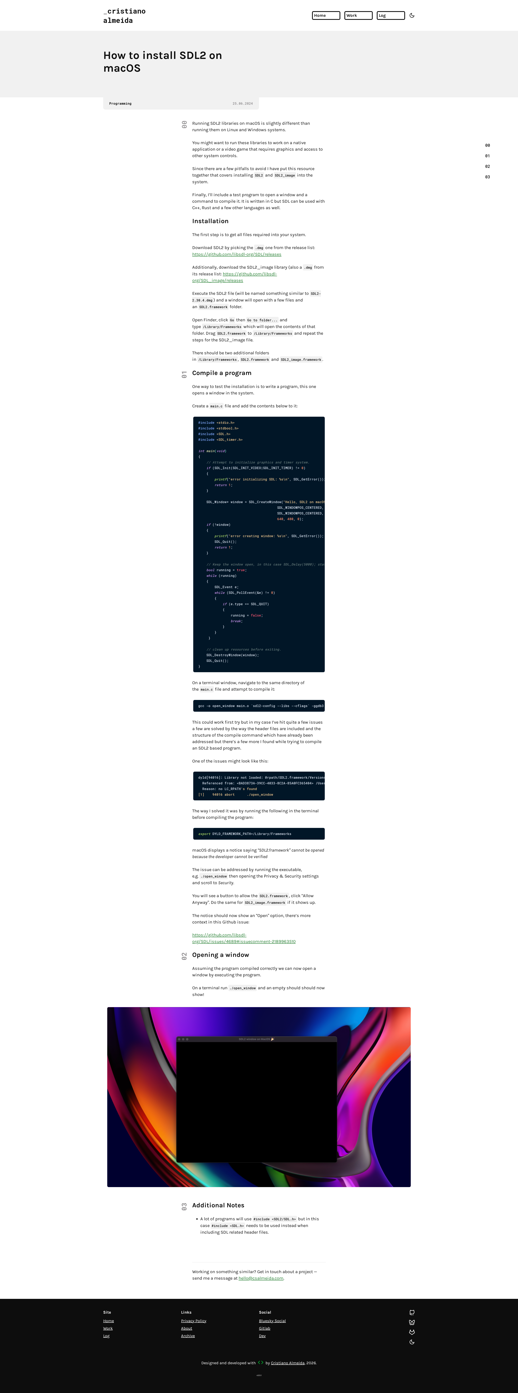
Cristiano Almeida (288, 1363)
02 (487, 166)
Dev (262, 1335)
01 (487, 155)
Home (320, 15)
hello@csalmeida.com (261, 1278)
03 (487, 176)
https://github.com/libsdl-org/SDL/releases (236, 254)
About (186, 1328)
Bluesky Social (272, 1320)
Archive (188, 1335)
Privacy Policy (193, 1320)
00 (487, 145)
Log (382, 15)
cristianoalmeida (124, 15)
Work (351, 15)
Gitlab (264, 1328)
